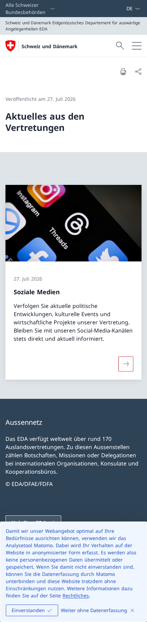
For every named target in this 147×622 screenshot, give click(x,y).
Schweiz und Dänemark (50, 46)
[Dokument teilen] (138, 71)
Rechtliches (76, 595)
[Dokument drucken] (123, 71)
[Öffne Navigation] (136, 46)
